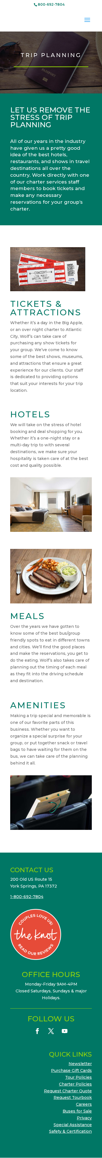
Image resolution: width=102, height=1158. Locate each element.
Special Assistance (73, 1124)
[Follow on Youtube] (64, 1031)
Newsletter (80, 1063)
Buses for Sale (77, 1111)
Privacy (84, 1117)
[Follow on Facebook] (37, 1031)
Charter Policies (75, 1084)
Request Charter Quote (68, 1091)
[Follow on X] (51, 1031)
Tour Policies (78, 1077)
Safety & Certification (70, 1131)
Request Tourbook (73, 1097)
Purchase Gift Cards (71, 1070)
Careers (84, 1104)
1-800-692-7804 (26, 896)
